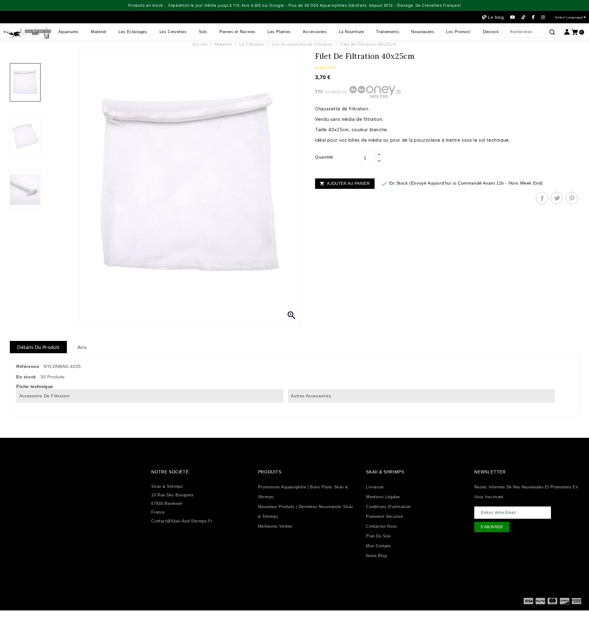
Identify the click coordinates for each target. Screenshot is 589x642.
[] (552, 32)
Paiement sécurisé (384, 516)
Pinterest (572, 198)
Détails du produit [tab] (38, 347)
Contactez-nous (381, 526)
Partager (542, 198)
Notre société (170, 471)
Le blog (496, 17)
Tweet (557, 198)
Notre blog (376, 555)
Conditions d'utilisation (388, 506)
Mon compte (378, 546)
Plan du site (378, 536)
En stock (26, 376)
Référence (27, 366)
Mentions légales (383, 497)
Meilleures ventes (275, 526)
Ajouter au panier (345, 183)
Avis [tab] (82, 347)
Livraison (374, 487)
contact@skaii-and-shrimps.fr (181, 521)
